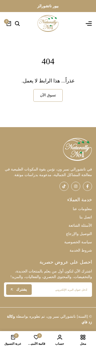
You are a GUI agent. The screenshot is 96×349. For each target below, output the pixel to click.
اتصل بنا (85, 217)
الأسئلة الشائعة (80, 225)
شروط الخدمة (81, 250)
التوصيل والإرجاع (79, 234)
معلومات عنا (82, 209)
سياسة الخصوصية (78, 242)
